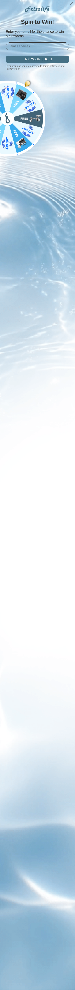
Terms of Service (51, 66)
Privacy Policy (13, 69)
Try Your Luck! (37, 59)
